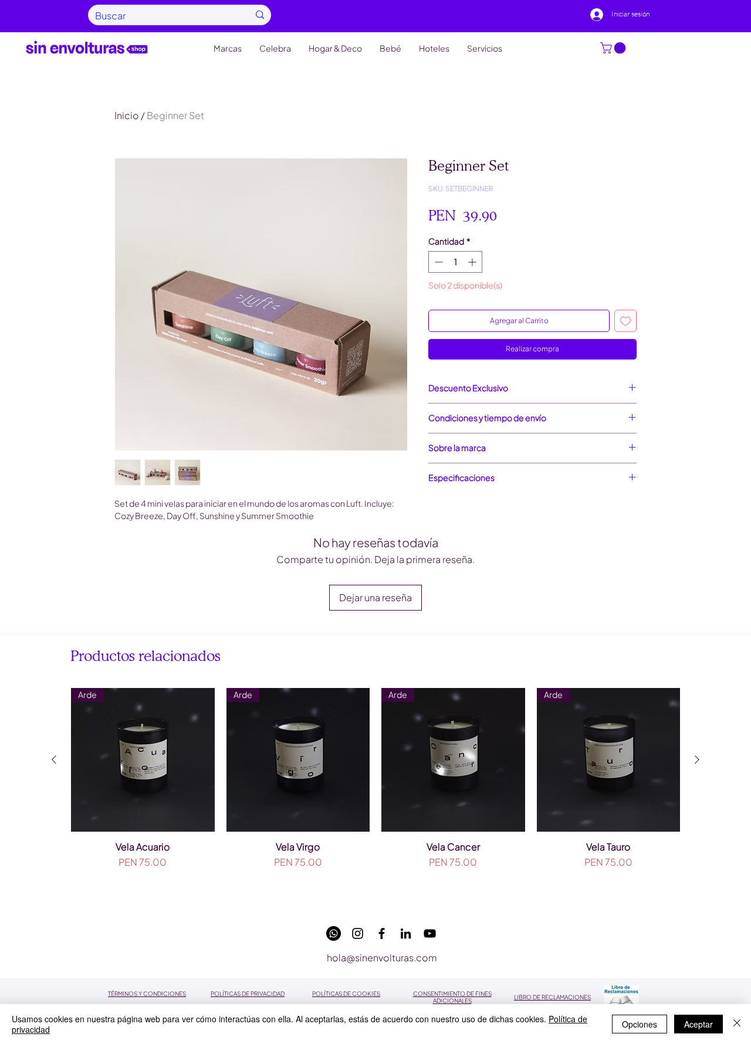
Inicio (126, 115)
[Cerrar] (737, 1024)
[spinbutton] (455, 262)
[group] (375, 793)
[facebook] (381, 933)
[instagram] (357, 933)
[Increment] (473, 262)
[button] (614, 48)
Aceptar (698, 1024)
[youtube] (429, 933)
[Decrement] (437, 262)
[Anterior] (54, 760)
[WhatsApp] (333, 933)
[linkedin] (405, 933)
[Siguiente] (697, 760)
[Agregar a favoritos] (625, 321)
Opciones (639, 1024)
